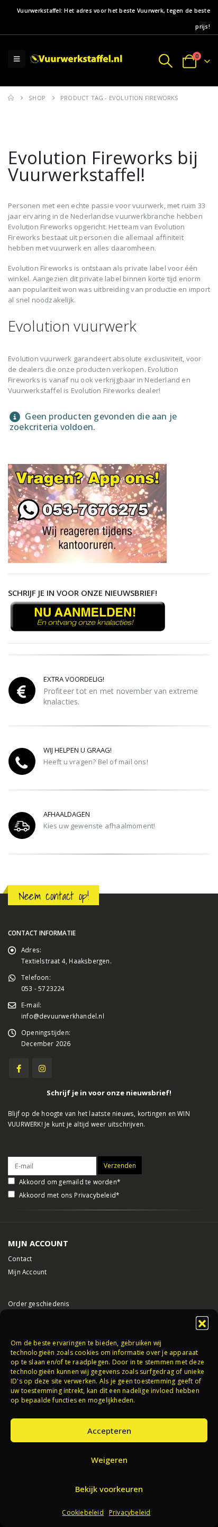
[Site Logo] (77, 59)
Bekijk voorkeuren (109, 1489)
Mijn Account (27, 1271)
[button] (202, 1322)
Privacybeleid (130, 1512)
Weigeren (109, 1459)
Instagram (42, 1068)
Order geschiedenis (39, 1303)
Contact (20, 1258)
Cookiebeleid (82, 1512)
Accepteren (109, 1430)
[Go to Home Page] (11, 98)
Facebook (19, 1068)
